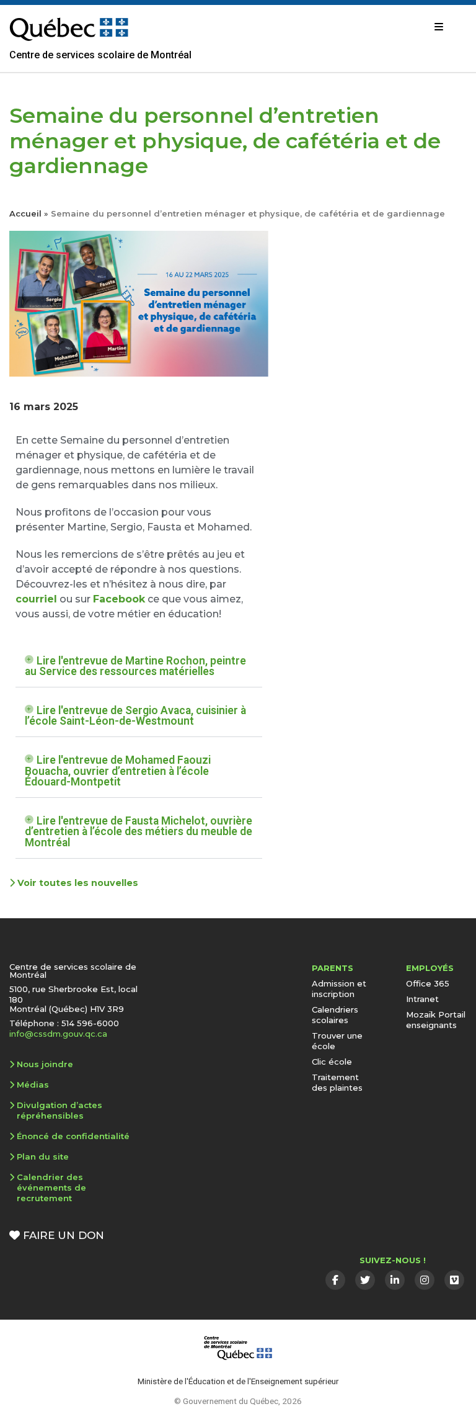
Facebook (119, 599)
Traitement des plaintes (337, 1082)
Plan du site (43, 1156)
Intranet (422, 999)
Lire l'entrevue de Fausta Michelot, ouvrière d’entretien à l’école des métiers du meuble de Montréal (138, 832)
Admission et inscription (339, 988)
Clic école (332, 1062)
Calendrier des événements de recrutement (51, 1187)
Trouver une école (337, 1041)
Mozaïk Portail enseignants (435, 1019)
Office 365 (427, 983)
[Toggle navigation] (439, 26)
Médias (33, 1084)
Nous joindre (45, 1064)
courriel (36, 599)
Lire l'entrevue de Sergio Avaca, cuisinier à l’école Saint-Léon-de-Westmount (135, 716)
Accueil (25, 213)
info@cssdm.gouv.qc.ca (58, 1034)
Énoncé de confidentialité (73, 1136)
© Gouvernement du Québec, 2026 (238, 1401)
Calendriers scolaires (335, 1014)
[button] (138, 666)
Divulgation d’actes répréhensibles (59, 1110)
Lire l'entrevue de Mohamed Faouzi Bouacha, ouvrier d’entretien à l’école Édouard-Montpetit (118, 771)
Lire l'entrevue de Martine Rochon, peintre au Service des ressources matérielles (135, 666)
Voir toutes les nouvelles (76, 882)
